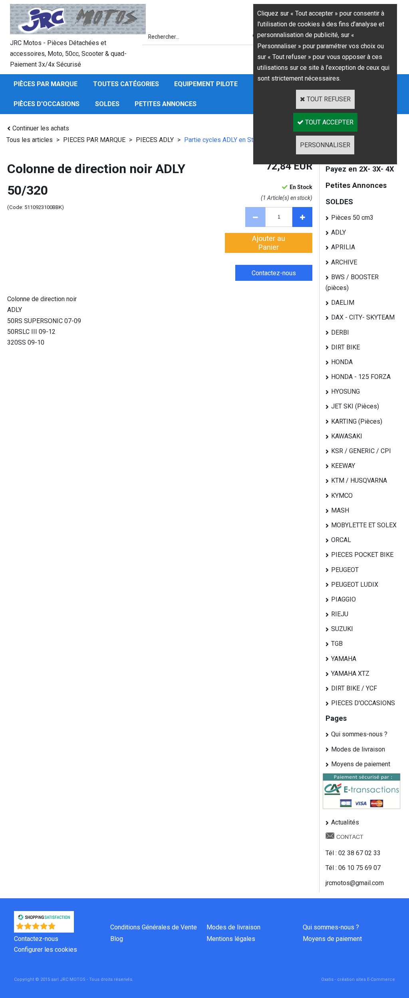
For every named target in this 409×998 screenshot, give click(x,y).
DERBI (340, 332)
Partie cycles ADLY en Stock (223, 140)
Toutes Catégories (126, 84)
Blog (116, 939)
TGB (337, 643)
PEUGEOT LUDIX (354, 584)
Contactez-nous (36, 939)
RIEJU (339, 614)
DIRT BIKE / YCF (354, 688)
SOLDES (107, 104)
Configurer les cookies (45, 949)
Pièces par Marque (45, 84)
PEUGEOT (345, 570)
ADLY (338, 232)
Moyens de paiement (360, 764)
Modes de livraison (358, 749)
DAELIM (342, 302)
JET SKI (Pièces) (355, 406)
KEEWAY (343, 465)
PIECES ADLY (155, 140)
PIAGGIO (343, 599)
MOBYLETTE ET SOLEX (364, 525)
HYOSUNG (345, 391)
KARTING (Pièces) (356, 421)
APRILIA (343, 247)
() (65, 928)
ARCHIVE (344, 262)
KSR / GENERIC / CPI (361, 451)
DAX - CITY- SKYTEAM (363, 317)
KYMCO (342, 495)
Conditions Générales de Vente (153, 927)
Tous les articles (29, 140)
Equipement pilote (206, 84)
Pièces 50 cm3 (352, 217)
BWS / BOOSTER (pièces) (352, 282)
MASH (340, 510)
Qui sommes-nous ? (359, 734)
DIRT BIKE (345, 347)
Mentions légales (230, 939)
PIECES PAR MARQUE (95, 140)
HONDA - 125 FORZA (361, 377)
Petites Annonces (166, 104)
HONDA (342, 362)
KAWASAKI (346, 436)
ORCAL (341, 540)
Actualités (345, 822)
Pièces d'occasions (46, 104)
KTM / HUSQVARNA (359, 480)
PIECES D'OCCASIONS (363, 703)
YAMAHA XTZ (350, 673)
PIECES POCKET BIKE (362, 554)
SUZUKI (342, 629)
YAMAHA (343, 659)
